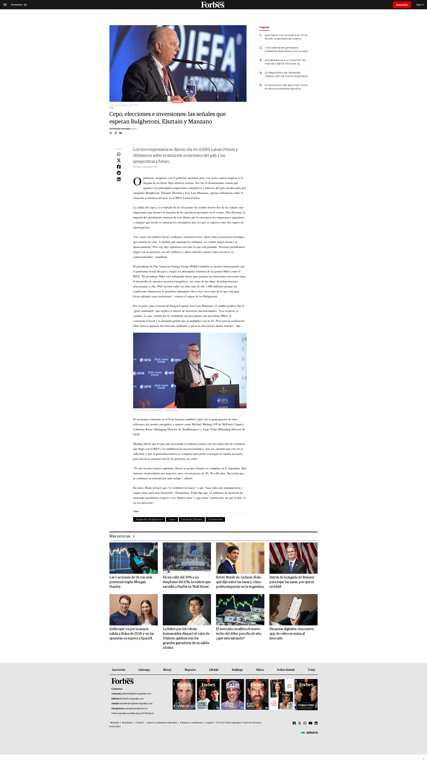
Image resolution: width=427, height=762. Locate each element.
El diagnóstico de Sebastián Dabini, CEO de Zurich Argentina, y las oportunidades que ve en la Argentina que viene (287, 74)
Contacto (139, 723)
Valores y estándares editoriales (162, 723)
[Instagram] (304, 723)
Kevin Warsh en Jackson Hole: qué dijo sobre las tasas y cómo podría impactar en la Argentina (240, 582)
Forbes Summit (286, 670)
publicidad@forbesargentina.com (136, 694)
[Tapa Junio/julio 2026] (184, 694)
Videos (260, 670)
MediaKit (114, 723)
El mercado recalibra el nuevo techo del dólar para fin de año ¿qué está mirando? (238, 633)
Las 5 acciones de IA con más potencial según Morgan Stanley (130, 582)
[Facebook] (118, 167)
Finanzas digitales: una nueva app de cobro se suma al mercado (291, 633)
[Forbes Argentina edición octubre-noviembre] (281, 694)
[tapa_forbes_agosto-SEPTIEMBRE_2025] (306, 694)
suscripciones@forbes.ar (136, 709)
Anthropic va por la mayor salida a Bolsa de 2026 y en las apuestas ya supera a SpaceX (131, 633)
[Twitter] (118, 160)
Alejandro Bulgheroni (149, 519)
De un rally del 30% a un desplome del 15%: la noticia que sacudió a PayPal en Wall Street (187, 582)
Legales (210, 723)
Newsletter (127, 723)
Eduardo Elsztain (191, 519)
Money (167, 670)
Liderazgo (144, 670)
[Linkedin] (118, 179)
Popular (265, 27)
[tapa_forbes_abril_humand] (208, 694)
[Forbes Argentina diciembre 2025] (257, 694)
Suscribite (402, 4)
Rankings (237, 670)
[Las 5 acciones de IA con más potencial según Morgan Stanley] (133, 558)
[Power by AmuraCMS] (309, 732)
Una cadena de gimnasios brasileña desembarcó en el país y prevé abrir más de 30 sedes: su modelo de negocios (287, 49)
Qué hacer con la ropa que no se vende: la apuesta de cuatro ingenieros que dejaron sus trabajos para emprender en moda (286, 36)
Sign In (420, 4)
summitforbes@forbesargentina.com (135, 704)
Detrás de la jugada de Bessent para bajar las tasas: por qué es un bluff (291, 582)
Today (311, 670)
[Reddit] (118, 173)
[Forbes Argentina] (213, 4)
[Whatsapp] (118, 154)
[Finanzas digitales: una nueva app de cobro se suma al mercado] (293, 609)
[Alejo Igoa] (233, 694)
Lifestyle (214, 670)
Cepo (171, 519)
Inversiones (215, 519)
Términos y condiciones (191, 723)
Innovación (118, 670)
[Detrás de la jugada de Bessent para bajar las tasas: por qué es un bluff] (293, 558)
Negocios (190, 670)
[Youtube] (310, 723)
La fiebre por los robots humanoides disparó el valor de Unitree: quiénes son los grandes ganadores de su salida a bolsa (186, 638)
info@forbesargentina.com (132, 699)
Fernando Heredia (119, 128)
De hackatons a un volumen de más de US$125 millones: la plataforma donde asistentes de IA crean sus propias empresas (285, 61)
